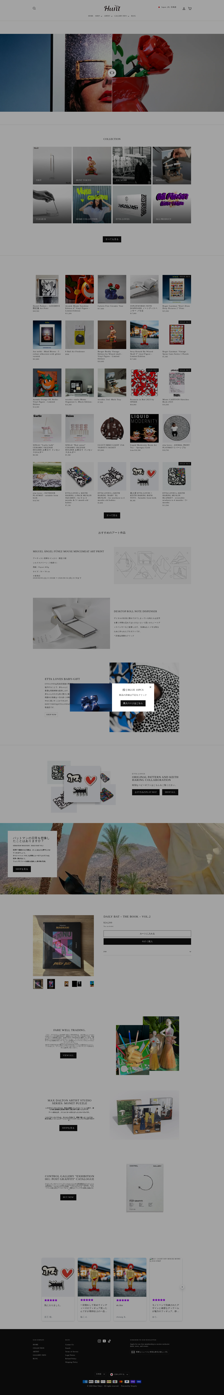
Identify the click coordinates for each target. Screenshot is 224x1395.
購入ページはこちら (133, 703)
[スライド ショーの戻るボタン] (42, 1287)
